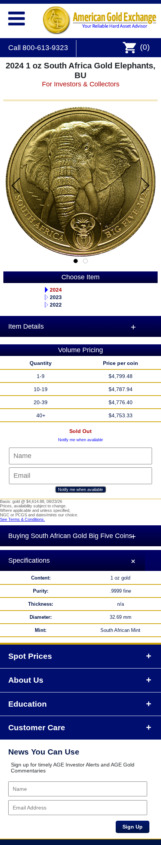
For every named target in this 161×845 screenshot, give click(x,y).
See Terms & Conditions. (22, 519)
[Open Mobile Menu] (13, 17)
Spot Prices (30, 656)
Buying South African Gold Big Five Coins (70, 536)
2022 (56, 305)
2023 (56, 297)
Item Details (26, 326)
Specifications (29, 560)
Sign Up (132, 827)
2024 (56, 290)
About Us (25, 680)
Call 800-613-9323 (38, 48)
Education (27, 704)
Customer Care (36, 727)
